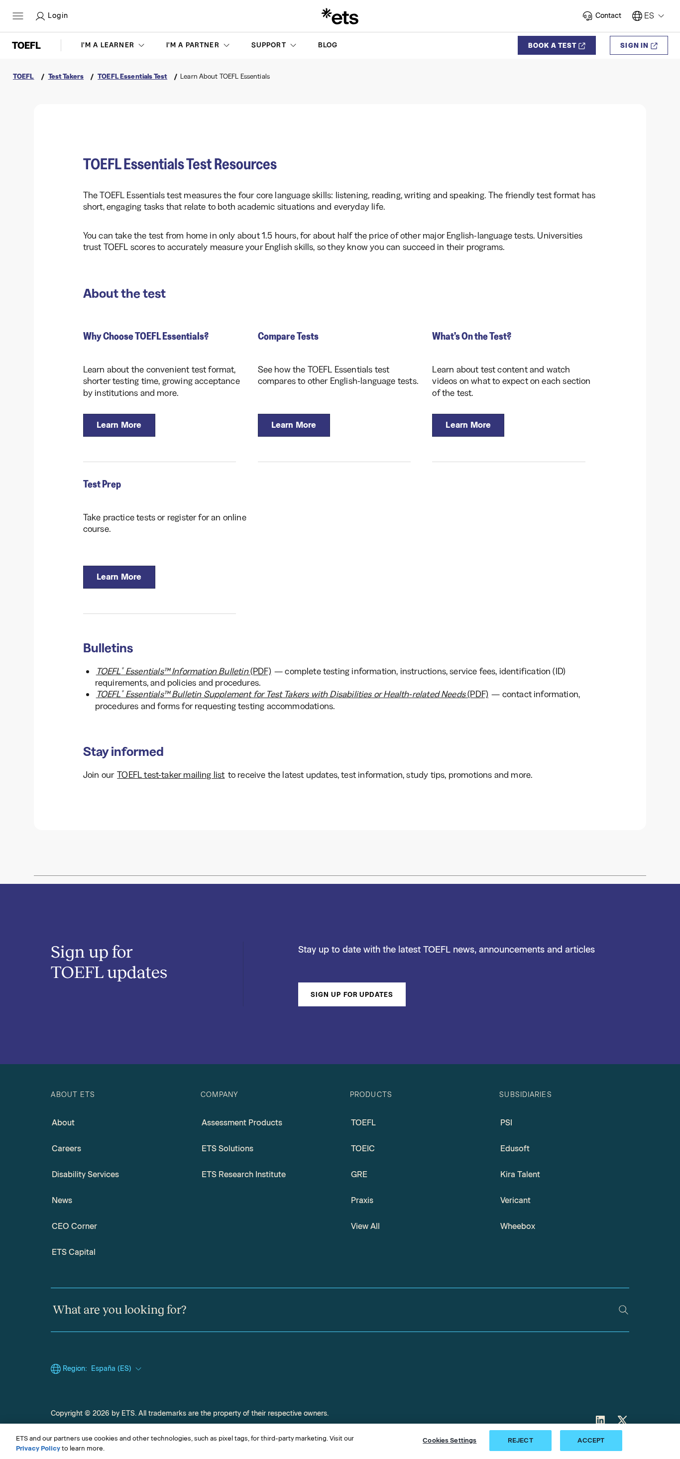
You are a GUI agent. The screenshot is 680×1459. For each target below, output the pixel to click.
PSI (506, 1122)
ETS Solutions (227, 1148)
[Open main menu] (18, 16)
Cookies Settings (449, 1440)
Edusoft (515, 1148)
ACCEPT (590, 1440)
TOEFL (363, 1122)
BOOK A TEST (552, 45)
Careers (66, 1148)
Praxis (362, 1200)
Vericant (515, 1200)
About (63, 1122)
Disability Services (85, 1174)
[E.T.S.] (340, 15)
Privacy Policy (38, 1448)
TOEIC (363, 1148)
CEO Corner (74, 1226)
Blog (328, 45)
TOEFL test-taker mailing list (171, 774)
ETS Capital (74, 1252)
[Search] (623, 1310)
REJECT (520, 1440)
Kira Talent (520, 1174)
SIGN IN (634, 45)
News (62, 1200)
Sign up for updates (352, 994)
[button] (113, 45)
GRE (359, 1174)
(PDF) (183, 671)
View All (365, 1226)
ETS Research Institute (244, 1174)
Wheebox (517, 1226)
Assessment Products (242, 1122)
